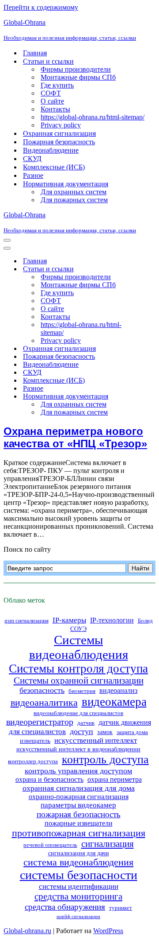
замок (105, 731)
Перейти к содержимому (41, 7)
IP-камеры (69, 620)
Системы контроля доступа (78, 668)
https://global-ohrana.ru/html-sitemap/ (92, 117)
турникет (120, 908)
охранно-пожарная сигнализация (79, 796)
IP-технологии (112, 620)
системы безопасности (78, 875)
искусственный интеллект (95, 740)
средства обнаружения (65, 906)
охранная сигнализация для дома (79, 788)
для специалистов (37, 731)
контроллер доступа (33, 761)
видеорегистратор (39, 722)
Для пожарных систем (74, 200)
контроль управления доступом (78, 770)
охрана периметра (114, 779)
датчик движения (124, 722)
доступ (81, 731)
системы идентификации (78, 886)
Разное (33, 175)
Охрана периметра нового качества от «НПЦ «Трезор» (75, 437)
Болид (145, 621)
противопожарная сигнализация (78, 832)
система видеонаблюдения (78, 862)
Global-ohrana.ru (27, 930)
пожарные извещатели (79, 823)
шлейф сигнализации (78, 916)
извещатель (35, 740)
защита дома (132, 732)
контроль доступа (105, 759)
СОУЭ (78, 628)
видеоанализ (118, 690)
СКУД (32, 158)
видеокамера (114, 701)
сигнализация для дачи (78, 853)
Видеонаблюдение (51, 150)
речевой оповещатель (50, 845)
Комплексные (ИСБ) (54, 167)
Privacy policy (61, 125)
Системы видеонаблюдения (78, 647)
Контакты (55, 109)
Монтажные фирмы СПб (78, 77)
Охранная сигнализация (59, 133)
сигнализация (107, 844)
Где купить (57, 85)
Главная (35, 53)
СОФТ (51, 93)
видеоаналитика (44, 702)
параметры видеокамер (78, 805)
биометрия (81, 691)
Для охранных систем (73, 192)
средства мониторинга (78, 896)
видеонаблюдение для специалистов (78, 713)
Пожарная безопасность (59, 142)
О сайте (52, 101)
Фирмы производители (76, 69)
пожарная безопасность (79, 814)
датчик (86, 723)
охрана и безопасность (49, 779)
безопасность (41, 690)
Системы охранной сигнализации (79, 680)
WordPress (108, 930)
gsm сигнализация (26, 621)
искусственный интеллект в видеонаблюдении (78, 749)
